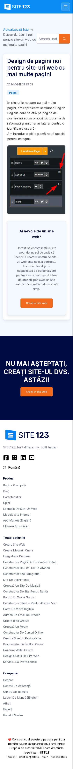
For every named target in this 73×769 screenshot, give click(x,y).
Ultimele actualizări (15, 526)
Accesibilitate (59, 756)
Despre (8, 680)
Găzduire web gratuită (18, 650)
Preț (6, 491)
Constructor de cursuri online (23, 632)
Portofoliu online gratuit (19, 597)
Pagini (13, 92)
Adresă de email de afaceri (21, 615)
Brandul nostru (13, 715)
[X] (14, 458)
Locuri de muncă (21, 697)
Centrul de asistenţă (17, 686)
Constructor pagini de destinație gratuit (29, 562)
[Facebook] (6, 458)
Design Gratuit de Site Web (21, 656)
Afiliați (7, 703)
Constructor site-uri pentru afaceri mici (29, 603)
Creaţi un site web (36, 303)
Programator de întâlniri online (23, 644)
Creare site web (14, 544)
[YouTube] (32, 458)
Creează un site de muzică (21, 585)
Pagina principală (14, 485)
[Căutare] (64, 39)
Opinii (6, 503)
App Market (17, 520)
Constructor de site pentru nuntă (25, 591)
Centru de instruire (15, 692)
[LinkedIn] (23, 458)
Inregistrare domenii (16, 556)
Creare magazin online (18, 550)
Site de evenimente (16, 580)
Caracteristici (12, 497)
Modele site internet (16, 514)
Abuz (45, 756)
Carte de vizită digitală (18, 609)
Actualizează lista (16, 29)
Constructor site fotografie (21, 574)
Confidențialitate (29, 756)
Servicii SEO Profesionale (20, 662)
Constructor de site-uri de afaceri (26, 568)
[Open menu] (65, 7)
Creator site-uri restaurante (22, 638)
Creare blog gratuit (16, 621)
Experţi (7, 709)
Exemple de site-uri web (20, 509)
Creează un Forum (15, 626)
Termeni (11, 756)
